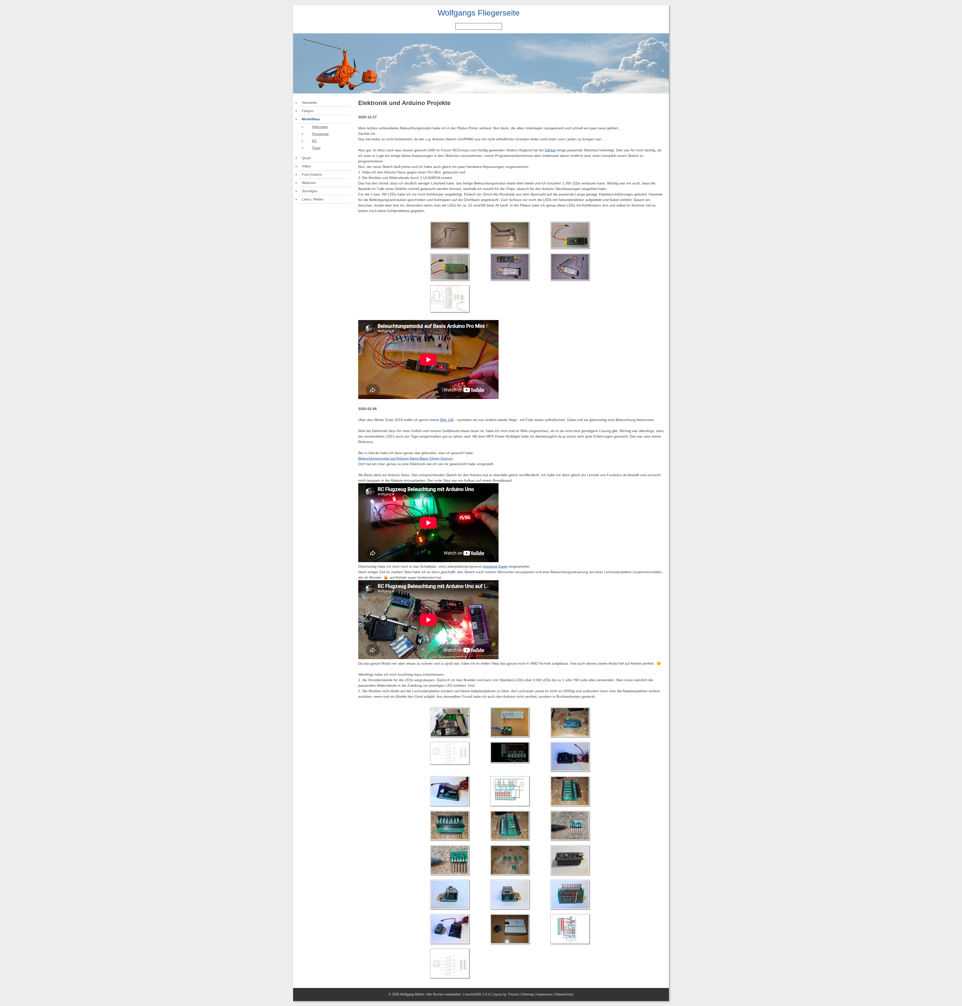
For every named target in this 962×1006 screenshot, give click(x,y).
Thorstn (513, 994)
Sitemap (528, 994)
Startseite (309, 102)
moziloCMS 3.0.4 (477, 994)
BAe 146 (447, 420)
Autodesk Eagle (495, 566)
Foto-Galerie (312, 174)
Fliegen (308, 111)
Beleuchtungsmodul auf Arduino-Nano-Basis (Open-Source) (405, 458)
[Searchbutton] (502, 27)
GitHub (550, 150)
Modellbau (311, 119)
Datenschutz (564, 994)
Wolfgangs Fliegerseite (479, 12)
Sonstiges (309, 191)
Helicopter (320, 127)
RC (314, 141)
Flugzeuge (320, 134)
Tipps (316, 148)
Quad (306, 158)
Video (306, 166)
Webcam (309, 183)
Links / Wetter (313, 199)
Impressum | (545, 994)
